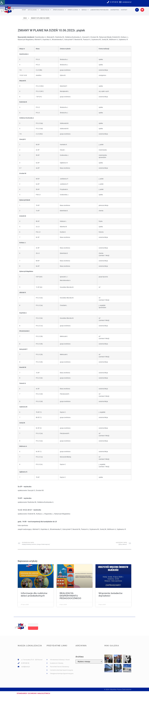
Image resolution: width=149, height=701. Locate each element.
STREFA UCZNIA (73, 10)
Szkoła (84, 10)
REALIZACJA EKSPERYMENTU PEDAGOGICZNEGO (70, 595)
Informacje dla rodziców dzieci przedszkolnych (34, 594)
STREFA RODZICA (58, 10)
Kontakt (124, 10)
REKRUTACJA (45, 10)
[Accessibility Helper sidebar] (2, 2)
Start (24, 10)
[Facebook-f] (137, 10)
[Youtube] (142, 10)
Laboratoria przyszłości (99, 10)
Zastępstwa (114, 10)
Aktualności (32, 10)
